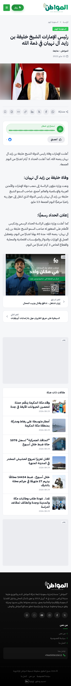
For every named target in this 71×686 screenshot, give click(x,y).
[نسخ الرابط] (25, 112)
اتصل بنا (62, 642)
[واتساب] (53, 112)
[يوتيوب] (42, 615)
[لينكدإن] (32, 112)
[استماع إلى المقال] (60, 129)
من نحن (62, 633)
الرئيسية (65, 22)
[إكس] (39, 112)
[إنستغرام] (50, 615)
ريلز (16, 7)
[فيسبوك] (46, 112)
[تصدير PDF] (12, 112)
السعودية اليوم (53, 22)
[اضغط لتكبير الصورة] (35, 81)
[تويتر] (65, 615)
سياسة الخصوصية (58, 638)
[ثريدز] (27, 615)
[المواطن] (55, 7)
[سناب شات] (34, 615)
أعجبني (54, 139)
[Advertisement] (35, 360)
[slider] (32, 130)
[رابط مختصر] (18, 112)
